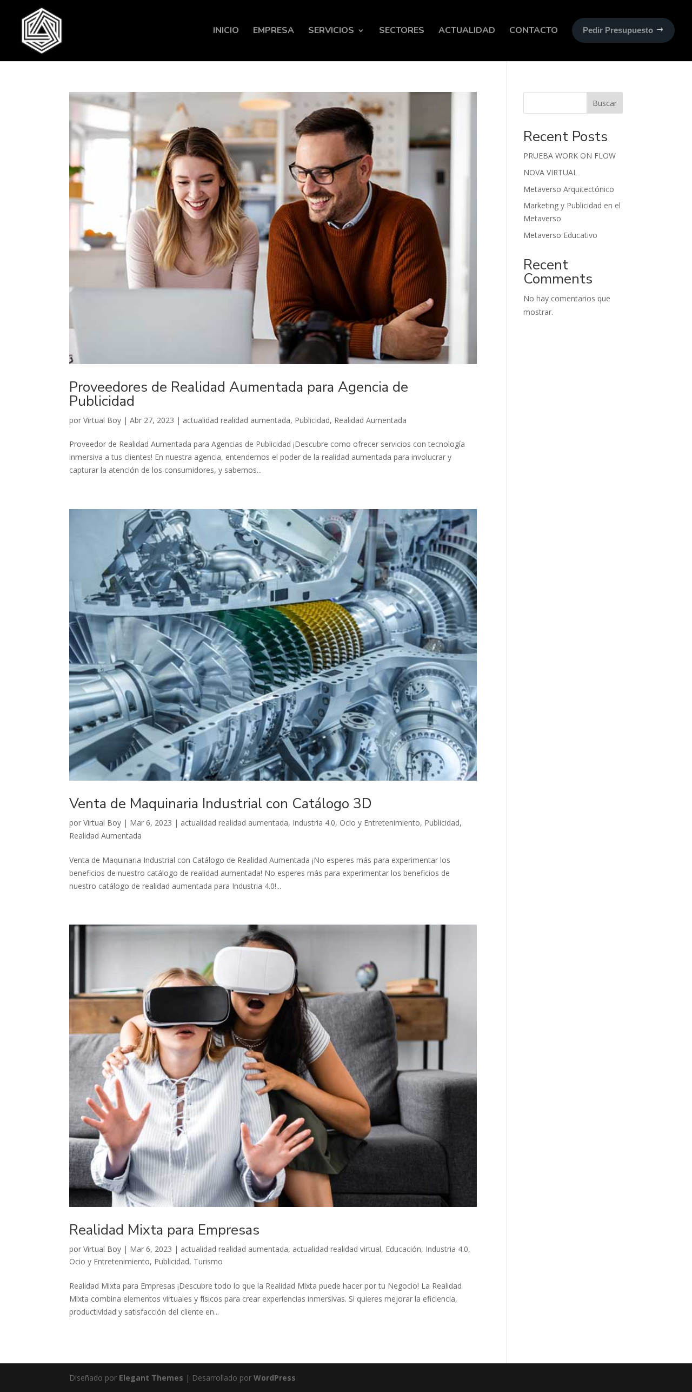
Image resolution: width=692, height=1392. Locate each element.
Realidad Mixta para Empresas (164, 1230)
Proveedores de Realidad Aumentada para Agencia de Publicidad (238, 394)
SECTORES (401, 30)
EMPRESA (273, 30)
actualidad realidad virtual (336, 1249)
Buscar (605, 103)
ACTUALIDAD (466, 30)
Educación (403, 1249)
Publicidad (312, 420)
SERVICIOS (331, 30)
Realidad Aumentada (370, 420)
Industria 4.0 (313, 822)
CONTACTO (533, 30)
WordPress (275, 1378)
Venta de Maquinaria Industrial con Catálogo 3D (220, 803)
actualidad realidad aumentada (236, 420)
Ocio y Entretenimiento (380, 822)
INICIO (226, 30)
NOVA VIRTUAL (550, 172)
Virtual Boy (102, 420)
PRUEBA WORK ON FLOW (569, 155)
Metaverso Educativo (560, 235)
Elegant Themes (151, 1378)
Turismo (208, 1261)
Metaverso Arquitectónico (568, 189)
